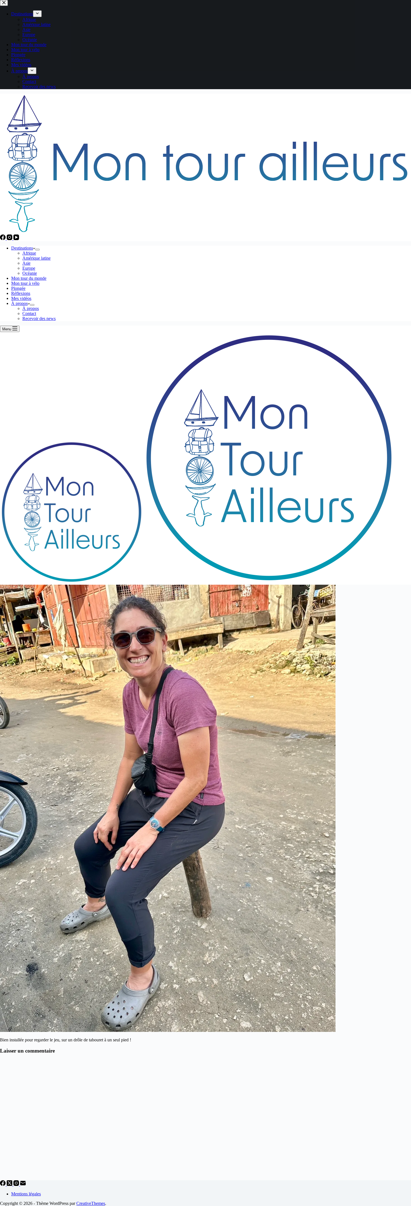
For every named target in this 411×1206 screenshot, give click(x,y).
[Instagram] (10, 238)
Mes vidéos (21, 298)
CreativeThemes (90, 1203)
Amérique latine (36, 258)
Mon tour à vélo (25, 283)
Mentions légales (26, 1193)
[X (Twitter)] (10, 1184)
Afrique (29, 253)
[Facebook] (3, 238)
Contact (29, 313)
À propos (19, 303)
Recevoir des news (39, 318)
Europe (28, 268)
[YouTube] (16, 238)
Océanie (29, 273)
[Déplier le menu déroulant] (37, 249)
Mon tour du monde (28, 278)
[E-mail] (23, 1184)
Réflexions (20, 293)
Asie (26, 263)
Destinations (22, 248)
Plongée (18, 288)
